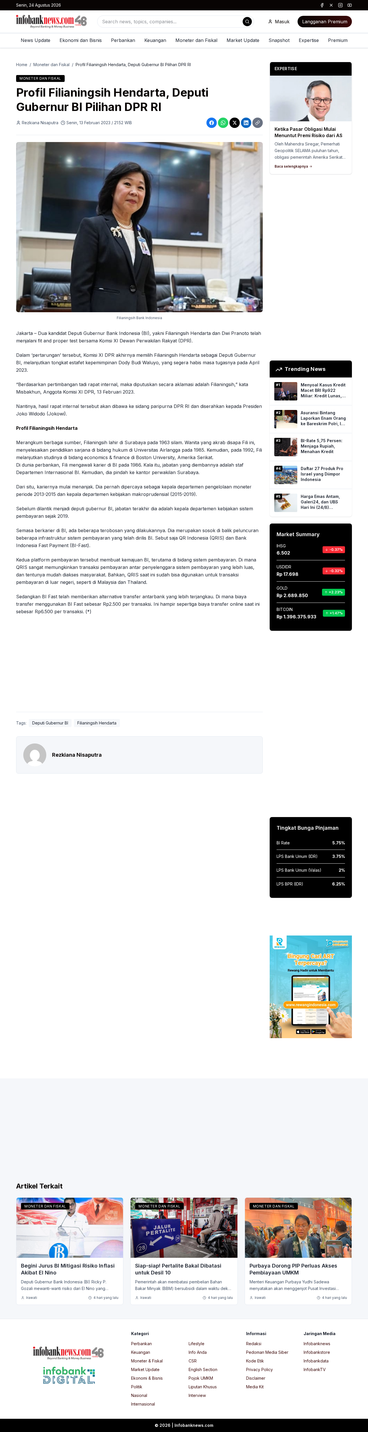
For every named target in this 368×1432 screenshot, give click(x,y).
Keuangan (155, 40)
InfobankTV (315, 1369)
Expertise (309, 40)
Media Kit (255, 1386)
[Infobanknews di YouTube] (349, 5)
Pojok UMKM (201, 1378)
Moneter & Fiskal (147, 1360)
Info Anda (198, 1352)
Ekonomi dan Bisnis (81, 40)
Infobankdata (316, 1360)
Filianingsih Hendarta (96, 722)
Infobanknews (317, 1343)
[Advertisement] (139, 664)
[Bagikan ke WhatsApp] (223, 123)
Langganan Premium (324, 21)
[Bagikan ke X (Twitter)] (234, 123)
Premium (338, 40)
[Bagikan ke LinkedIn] (246, 123)
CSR (193, 1360)
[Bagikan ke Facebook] (211, 123)
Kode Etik (255, 1360)
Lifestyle (196, 1343)
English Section (203, 1369)
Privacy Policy (259, 1369)
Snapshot (279, 40)
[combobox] (175, 22)
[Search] (247, 21)
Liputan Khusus (203, 1386)
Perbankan (123, 40)
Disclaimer (255, 1378)
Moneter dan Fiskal (196, 40)
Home (21, 64)
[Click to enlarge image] (139, 227)
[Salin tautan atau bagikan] (257, 123)
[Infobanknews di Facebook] (322, 5)
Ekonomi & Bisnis (147, 1378)
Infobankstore (317, 1352)
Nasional (139, 1395)
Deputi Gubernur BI (50, 722)
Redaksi (253, 1343)
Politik (136, 1386)
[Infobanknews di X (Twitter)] (331, 5)
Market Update (243, 40)
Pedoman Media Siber (267, 1352)
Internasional (143, 1404)
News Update (35, 40)
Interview (197, 1395)
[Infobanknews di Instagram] (340, 5)
